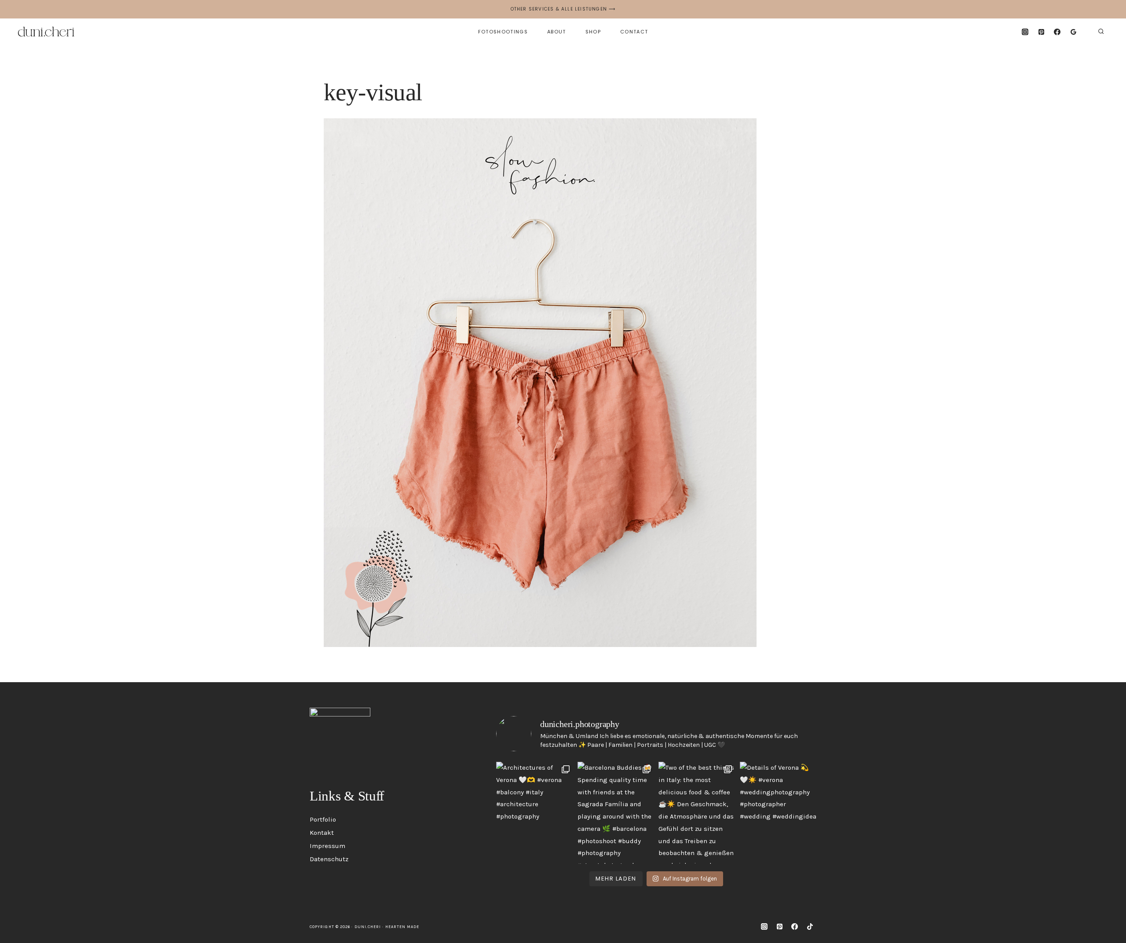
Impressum (327, 846)
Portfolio (323, 819)
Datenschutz (329, 859)
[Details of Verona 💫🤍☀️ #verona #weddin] (778, 813)
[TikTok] (809, 926)
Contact (634, 31)
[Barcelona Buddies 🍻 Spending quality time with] (616, 813)
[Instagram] (1024, 31)
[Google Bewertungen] (1073, 31)
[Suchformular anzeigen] (1100, 31)
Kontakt (322, 833)
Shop (593, 31)
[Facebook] (1057, 31)
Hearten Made (402, 927)
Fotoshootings (503, 31)
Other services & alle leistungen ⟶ (563, 9)
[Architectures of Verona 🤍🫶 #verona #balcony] (534, 813)
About (556, 31)
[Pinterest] (1041, 31)
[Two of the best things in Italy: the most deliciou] (696, 813)
